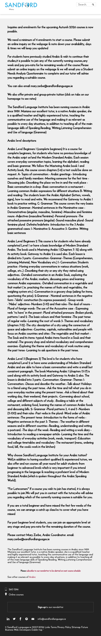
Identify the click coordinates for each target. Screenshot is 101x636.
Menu (11, 9)
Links (47, 627)
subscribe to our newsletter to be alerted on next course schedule (53, 570)
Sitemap (76, 627)
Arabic (32, 577)
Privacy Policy (64, 627)
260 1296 (13, 589)
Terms (54, 627)
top (40, 630)
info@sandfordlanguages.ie (52, 619)
